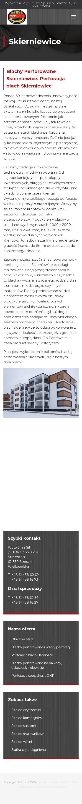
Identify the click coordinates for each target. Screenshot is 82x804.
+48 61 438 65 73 (24, 579)
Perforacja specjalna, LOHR (32, 676)
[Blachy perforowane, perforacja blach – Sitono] (17, 17)
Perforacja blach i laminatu (32, 655)
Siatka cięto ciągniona (28, 750)
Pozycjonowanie (44, 786)
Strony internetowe (50, 782)
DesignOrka (71, 782)
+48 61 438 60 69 (25, 575)
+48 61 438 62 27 (24, 602)
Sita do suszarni (23, 726)
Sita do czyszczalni (26, 710)
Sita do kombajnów (26, 718)
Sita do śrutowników (27, 734)
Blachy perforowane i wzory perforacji (41, 647)
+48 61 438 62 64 (24, 598)
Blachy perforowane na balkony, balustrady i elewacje (36, 665)
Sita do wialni (21, 742)
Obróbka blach (22, 639)
